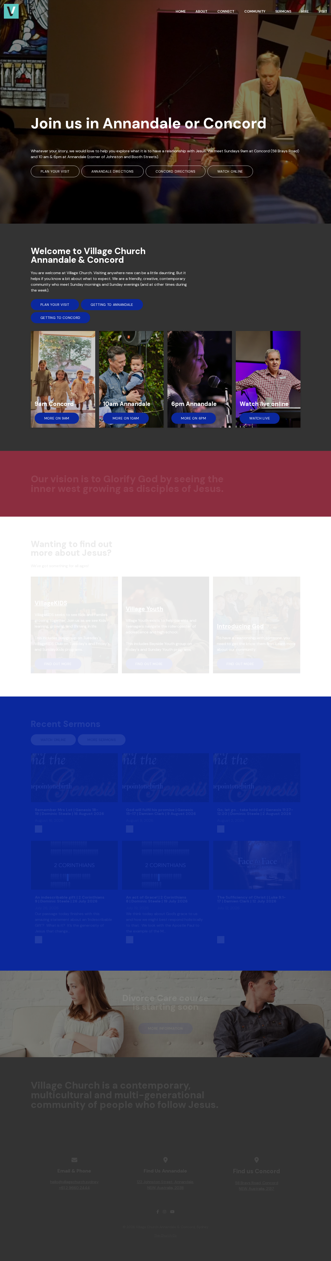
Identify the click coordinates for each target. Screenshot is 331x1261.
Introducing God (240, 626)
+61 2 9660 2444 (74, 1187)
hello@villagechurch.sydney (74, 1181)
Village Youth (144, 609)
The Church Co (165, 1235)
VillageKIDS (51, 603)
